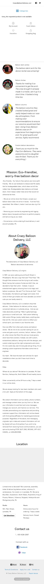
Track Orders (30, 26)
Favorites (13, 33)
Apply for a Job (25, 570)
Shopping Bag (31, 33)
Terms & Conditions (11, 570)
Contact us (35, 570)
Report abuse (33, 573)
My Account (13, 26)
